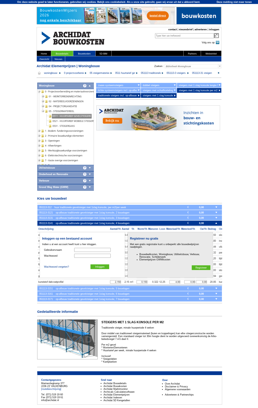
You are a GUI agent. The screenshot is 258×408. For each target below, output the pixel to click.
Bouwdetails (62, 53)
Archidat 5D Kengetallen (117, 400)
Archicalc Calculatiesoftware (119, 391)
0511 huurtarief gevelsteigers (131, 73)
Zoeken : (159, 66)
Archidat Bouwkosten (115, 386)
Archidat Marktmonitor (116, 389)
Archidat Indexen (113, 397)
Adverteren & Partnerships (179, 394)
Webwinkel (211, 53)
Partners (192, 53)
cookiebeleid (117, 2)
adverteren (201, 29)
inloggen (214, 29)
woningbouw (50, 73)
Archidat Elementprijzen (117, 394)
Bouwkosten (84, 53)
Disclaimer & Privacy (176, 386)
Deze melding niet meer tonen (234, 2)
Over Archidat (172, 383)
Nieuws (58, 59)
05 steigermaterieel (100, 73)
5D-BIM (103, 53)
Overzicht (44, 59)
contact (172, 29)
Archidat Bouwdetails (115, 383)
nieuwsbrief (185, 29)
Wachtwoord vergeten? (56, 267)
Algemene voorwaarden (177, 389)
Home (44, 53)
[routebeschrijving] (51, 389)
